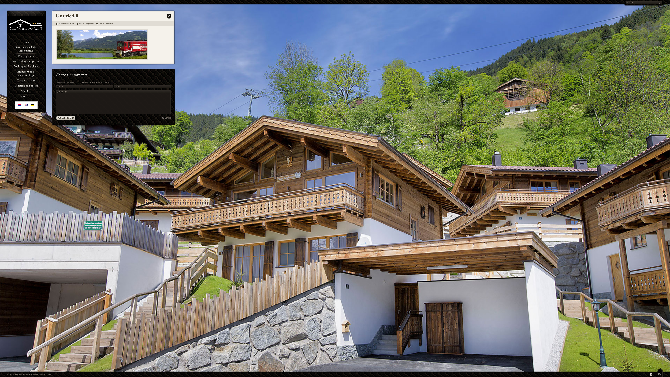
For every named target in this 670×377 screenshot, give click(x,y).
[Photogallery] (26, 55)
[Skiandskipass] (26, 80)
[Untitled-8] (102, 44)
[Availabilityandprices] (26, 61)
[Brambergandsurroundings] (26, 73)
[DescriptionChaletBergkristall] (26, 48)
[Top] (660, 372)
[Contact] (26, 95)
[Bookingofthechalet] (26, 66)
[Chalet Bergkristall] (26, 32)
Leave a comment (106, 24)
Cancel (168, 118)
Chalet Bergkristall (86, 24)
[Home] (26, 41)
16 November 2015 (66, 24)
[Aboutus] (26, 90)
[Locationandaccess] (26, 85)
